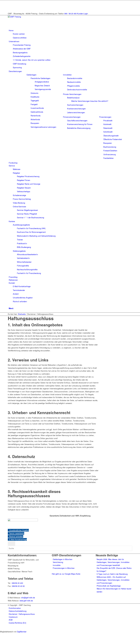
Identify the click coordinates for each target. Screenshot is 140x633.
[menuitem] (70, 34)
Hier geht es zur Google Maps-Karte (66, 574)
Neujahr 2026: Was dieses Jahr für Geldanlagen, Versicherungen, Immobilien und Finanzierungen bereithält (113, 562)
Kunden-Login (82, 13)
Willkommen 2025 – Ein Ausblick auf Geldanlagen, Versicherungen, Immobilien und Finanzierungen (113, 580)
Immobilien (67, 74)
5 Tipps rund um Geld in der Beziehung (112, 574)
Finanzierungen (105, 117)
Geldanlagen (31, 74)
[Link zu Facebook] (9, 4)
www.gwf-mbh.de (26, 600)
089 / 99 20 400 (70, 13)
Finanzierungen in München (64, 568)
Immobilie (56, 565)
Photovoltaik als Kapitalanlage (109, 585)
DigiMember (21, 631)
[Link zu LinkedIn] (9, 7)
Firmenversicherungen (72, 117)
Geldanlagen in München (62, 559)
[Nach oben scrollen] (0, 628)
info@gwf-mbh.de (28, 597)
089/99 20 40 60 (18, 586)
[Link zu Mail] (9, 1)
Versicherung (58, 562)
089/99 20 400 (17, 583)
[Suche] (9, 305)
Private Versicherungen (72, 94)
